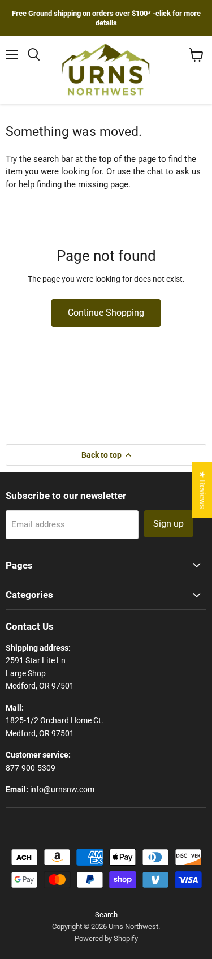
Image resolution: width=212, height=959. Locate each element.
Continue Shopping (106, 312)
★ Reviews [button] (202, 490)
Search (106, 914)
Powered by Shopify (106, 938)
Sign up (168, 523)
